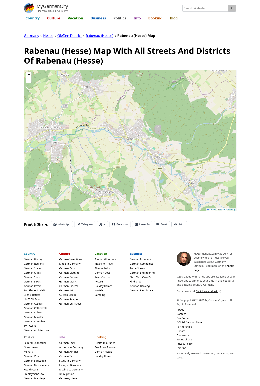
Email (164, 224)
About (180, 309)
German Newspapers (36, 365)
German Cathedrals (35, 308)
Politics (29, 337)
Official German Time (189, 322)
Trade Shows (137, 268)
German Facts (67, 342)
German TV (65, 356)
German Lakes (32, 281)
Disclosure (183, 335)
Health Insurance (105, 342)
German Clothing (69, 272)
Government (31, 347)
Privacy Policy (184, 343)
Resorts (99, 281)
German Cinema (69, 286)
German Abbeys (33, 312)
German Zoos (102, 272)
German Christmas (70, 303)
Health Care (31, 369)
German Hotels (103, 351)
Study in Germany (69, 360)
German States (32, 268)
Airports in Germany (71, 347)
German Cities (32, 272)
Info (62, 337)
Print (181, 224)
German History (33, 259)
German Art (66, 290)
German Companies (141, 263)
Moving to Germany (71, 369)
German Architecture (36, 330)
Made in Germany (69, 263)
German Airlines (69, 351)
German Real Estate (141, 290)
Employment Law (34, 374)
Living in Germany (70, 365)
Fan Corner (183, 318)
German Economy (140, 259)
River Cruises (102, 277)
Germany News (68, 378)
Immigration (66, 374)
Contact (181, 314)
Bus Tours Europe (105, 347)
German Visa (31, 356)
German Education (35, 360)
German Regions (34, 263)
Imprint (181, 348)
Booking (100, 337)
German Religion (69, 299)
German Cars (67, 268)
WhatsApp (64, 224)
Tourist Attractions (105, 259)
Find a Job (135, 281)
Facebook (122, 224)
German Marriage (34, 378)
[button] (28, 74)
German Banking (140, 286)
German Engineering (142, 272)
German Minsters (34, 317)
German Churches (34, 321)
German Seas (32, 277)
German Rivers (32, 286)
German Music (68, 281)
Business (136, 254)
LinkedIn (144, 224)
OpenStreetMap (227, 209)
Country (29, 254)
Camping (100, 294)
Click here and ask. (207, 291)
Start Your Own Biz (141, 277)
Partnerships (184, 326)
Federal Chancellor (35, 342)
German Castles (33, 303)
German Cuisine (68, 277)
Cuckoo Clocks (67, 294)
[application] (130, 140)
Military (28, 351)
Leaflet (212, 209)
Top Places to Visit (34, 290)
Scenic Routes (32, 294)
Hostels (99, 290)
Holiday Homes (103, 286)
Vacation (101, 254)
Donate (181, 331)
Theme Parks (102, 268)
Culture (64, 254)
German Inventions (70, 259)
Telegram (87, 224)
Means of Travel (104, 263)
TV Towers (30, 326)
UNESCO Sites (32, 299)
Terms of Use (184, 339)
